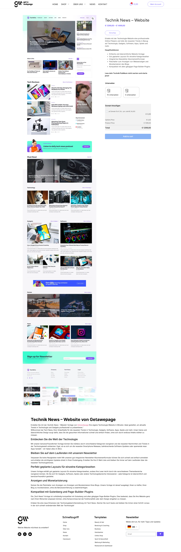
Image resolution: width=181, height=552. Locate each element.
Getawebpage (83, 425)
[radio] (113, 92)
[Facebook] (19, 534)
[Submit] (160, 534)
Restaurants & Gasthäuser (103, 546)
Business (98, 529)
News (92, 4)
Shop (63, 4)
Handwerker (99, 532)
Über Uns (78, 4)
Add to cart (128, 136)
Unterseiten (110, 83)
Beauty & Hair (99, 522)
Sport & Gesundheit (101, 539)
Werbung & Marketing (102, 542)
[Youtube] (30, 534)
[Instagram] (25, 534)
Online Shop (99, 535)
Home (55, 4)
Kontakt (102, 4)
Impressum (66, 539)
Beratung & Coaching (102, 525)
